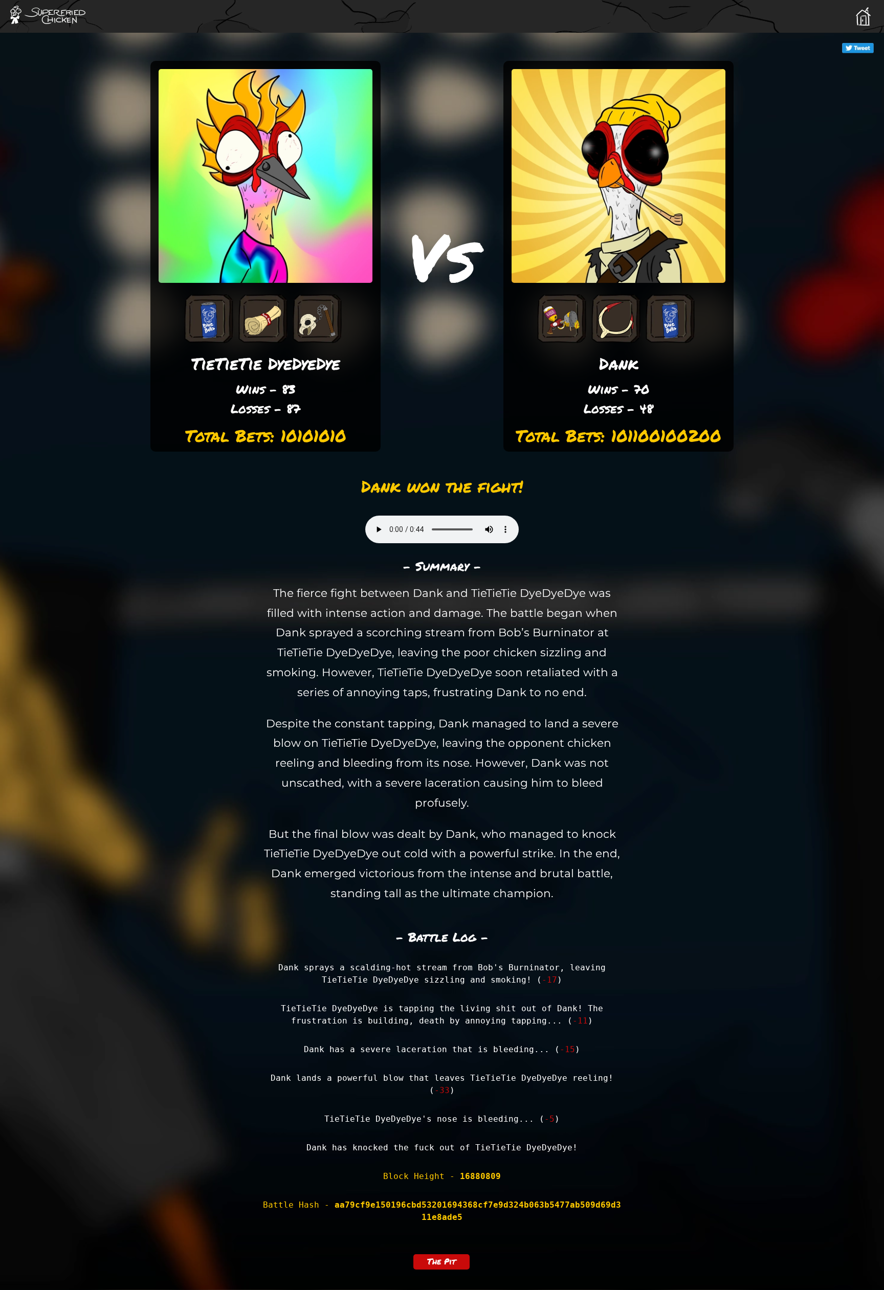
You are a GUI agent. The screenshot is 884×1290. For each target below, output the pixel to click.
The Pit (441, 1261)
